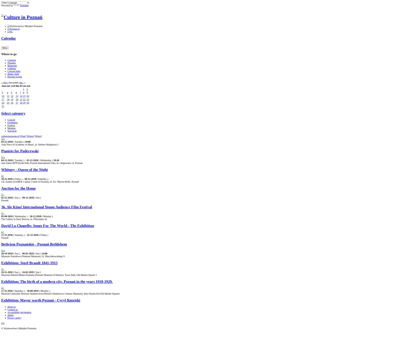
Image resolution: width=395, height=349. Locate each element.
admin (10, 315)
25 (8, 103)
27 (17, 103)
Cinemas (11, 60)
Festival (11, 125)
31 (3, 106)
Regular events (14, 76)
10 (3, 96)
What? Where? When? (31, 136)
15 (24, 96)
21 (21, 99)
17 (3, 99)
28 (21, 103)
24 (3, 103)
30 (28, 103)
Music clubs (13, 74)
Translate (24, 5)
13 (17, 96)
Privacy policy (14, 318)
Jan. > (22, 82)
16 (28, 96)
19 (12, 99)
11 (8, 96)
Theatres (11, 63)
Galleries (11, 68)
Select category (13, 113)
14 (21, 96)
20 (17, 99)
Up (2, 323)
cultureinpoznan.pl (10, 136)
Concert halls (13, 71)
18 (8, 99)
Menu (4, 48)
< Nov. (4, 82)
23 (28, 99)
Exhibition (12, 122)
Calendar (8, 38)
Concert (11, 120)
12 (12, 96)
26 (12, 103)
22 (24, 99)
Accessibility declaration (19, 312)
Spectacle (12, 131)
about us (11, 306)
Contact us (12, 309)
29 (24, 103)
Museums (12, 65)
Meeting (11, 128)
